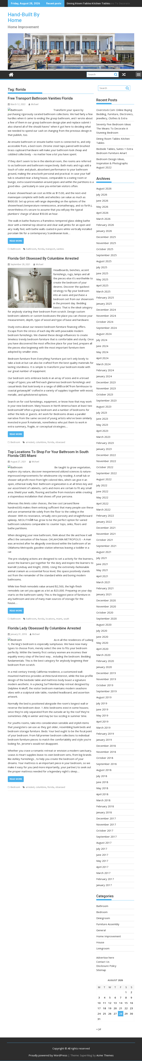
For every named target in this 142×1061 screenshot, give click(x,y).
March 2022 (103, 509)
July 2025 (101, 267)
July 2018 (101, 776)
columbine (41, 442)
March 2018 (103, 800)
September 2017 (106, 836)
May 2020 (102, 642)
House (100, 942)
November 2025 (106, 243)
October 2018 (104, 758)
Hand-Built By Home (23, 17)
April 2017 (102, 867)
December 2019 (106, 673)
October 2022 (104, 467)
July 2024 (101, 340)
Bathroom (16, 248)
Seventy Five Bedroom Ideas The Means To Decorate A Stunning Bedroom (113, 128)
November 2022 (106, 461)
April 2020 (102, 649)
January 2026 (104, 231)
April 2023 (102, 430)
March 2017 (103, 873)
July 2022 (101, 485)
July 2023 (101, 412)
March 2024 (103, 364)
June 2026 (102, 200)
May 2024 (102, 352)
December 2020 (106, 600)
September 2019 (106, 691)
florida (41, 248)
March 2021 (103, 582)
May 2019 (102, 715)
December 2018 (106, 745)
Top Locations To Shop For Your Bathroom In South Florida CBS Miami (48, 454)
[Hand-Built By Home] (71, 68)
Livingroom (102, 948)
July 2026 (101, 194)
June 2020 (102, 636)
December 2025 (106, 237)
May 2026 (102, 206)
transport (50, 248)
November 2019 (106, 679)
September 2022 (106, 473)
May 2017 (102, 861)
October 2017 (104, 830)
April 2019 (102, 721)
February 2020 (105, 661)
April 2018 (102, 794)
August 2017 (104, 842)
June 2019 (102, 709)
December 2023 (106, 382)
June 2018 (102, 782)
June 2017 (102, 854)
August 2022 (104, 479)
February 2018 (105, 806)
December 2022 (106, 455)
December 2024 (106, 309)
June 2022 (102, 491)
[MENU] (138, 74)
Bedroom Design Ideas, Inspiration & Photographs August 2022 (112, 163)
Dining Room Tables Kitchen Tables (88, 3)
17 (99, 1008)
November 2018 (106, 751)
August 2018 (104, 770)
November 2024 (106, 315)
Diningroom (103, 918)
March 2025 (103, 291)
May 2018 (102, 788)
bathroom (31, 248)
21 (120, 1008)
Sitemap (101, 970)
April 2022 (102, 503)
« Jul (98, 1029)
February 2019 (105, 733)
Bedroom (15, 442)
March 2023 (103, 437)
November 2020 (106, 606)
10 (99, 1003)
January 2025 (104, 303)
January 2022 (104, 521)
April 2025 (102, 285)
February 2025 (105, 297)
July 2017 (101, 848)
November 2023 (106, 388)
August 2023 (104, 406)
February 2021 (105, 588)
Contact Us (102, 961)
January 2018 (104, 812)
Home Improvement (108, 936)
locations (50, 618)
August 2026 (104, 188)
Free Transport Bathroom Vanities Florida (40, 98)
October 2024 (104, 321)
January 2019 (104, 739)
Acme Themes (105, 1055)
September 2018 (106, 764)
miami (59, 618)
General (101, 930)
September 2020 (106, 618)
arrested (30, 442)
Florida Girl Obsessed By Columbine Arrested (43, 258)
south (66, 618)
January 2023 (104, 449)
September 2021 (106, 546)
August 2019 (104, 697)
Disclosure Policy (106, 966)
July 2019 (101, 703)
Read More (16, 241)
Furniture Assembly (107, 924)
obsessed (60, 442)
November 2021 (106, 533)
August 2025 (104, 261)
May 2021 (102, 570)
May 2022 (102, 497)
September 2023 (106, 400)
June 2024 (102, 346)
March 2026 (103, 218)
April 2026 (102, 212)
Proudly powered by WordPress (48, 1055)
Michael (34, 104)
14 (120, 1003)
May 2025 (102, 279)
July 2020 (101, 630)
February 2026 (105, 225)
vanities (60, 248)
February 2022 (105, 515)
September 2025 (106, 255)
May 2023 (102, 424)
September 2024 (106, 327)
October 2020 (104, 612)
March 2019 (103, 727)
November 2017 (106, 824)
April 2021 (102, 576)
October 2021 (104, 539)
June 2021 (102, 564)
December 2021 (106, 527)
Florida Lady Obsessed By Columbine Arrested (44, 628)
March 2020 (103, 655)
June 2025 (102, 273)
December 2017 (106, 818)
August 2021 (104, 552)
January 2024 (104, 376)
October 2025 (104, 249)
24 (99, 1013)
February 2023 (105, 443)
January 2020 (104, 667)
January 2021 (104, 594)
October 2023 (104, 394)
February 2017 (105, 879)
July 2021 (101, 558)
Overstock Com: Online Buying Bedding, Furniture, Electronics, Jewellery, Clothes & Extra (114, 114)
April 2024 (102, 358)
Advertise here (105, 957)
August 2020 (104, 624)
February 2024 (105, 370)
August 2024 (104, 334)
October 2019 (104, 685)
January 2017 (104, 885)
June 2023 (102, 418)
